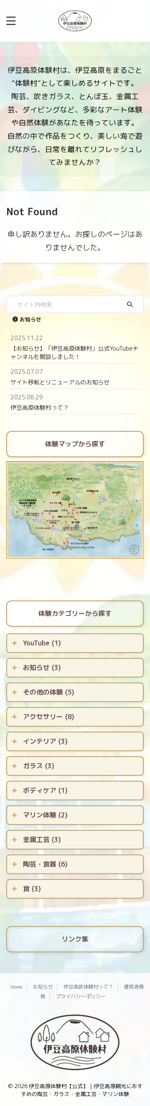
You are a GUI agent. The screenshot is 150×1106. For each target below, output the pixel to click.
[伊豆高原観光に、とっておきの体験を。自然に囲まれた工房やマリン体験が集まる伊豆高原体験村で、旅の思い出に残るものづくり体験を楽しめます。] (75, 20)
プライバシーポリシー (81, 996)
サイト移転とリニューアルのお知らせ (60, 382)
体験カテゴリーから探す (75, 613)
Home (16, 986)
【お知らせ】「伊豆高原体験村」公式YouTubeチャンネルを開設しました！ (74, 352)
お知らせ (43, 986)
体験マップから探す (75, 443)
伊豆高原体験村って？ (39, 407)
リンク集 (75, 939)
